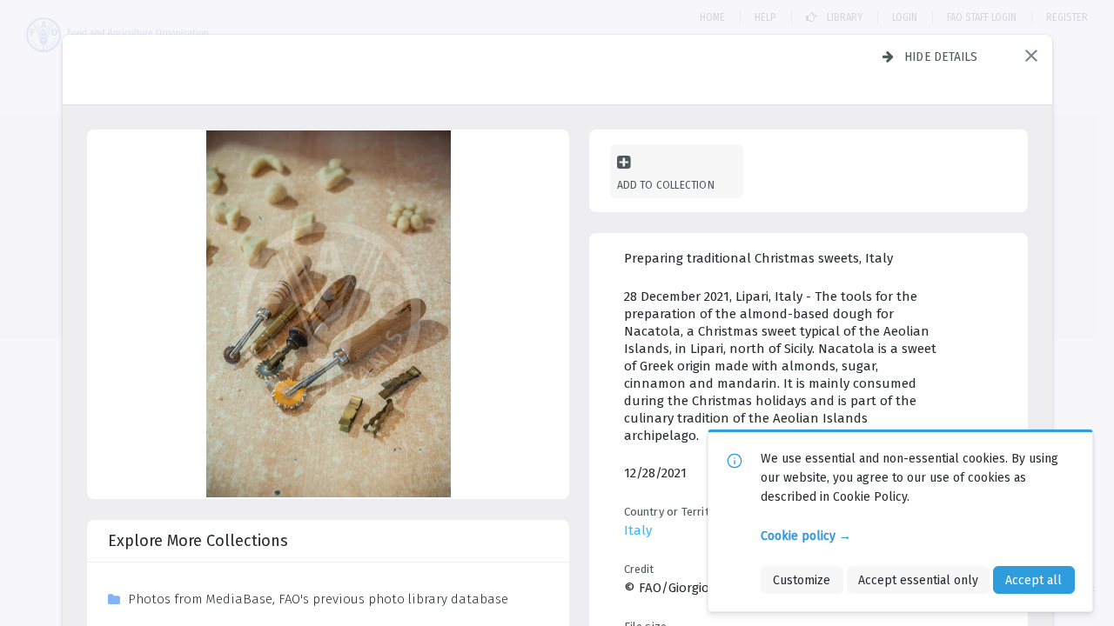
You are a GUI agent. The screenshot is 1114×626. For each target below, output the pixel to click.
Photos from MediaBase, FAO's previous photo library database (318, 599)
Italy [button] (638, 530)
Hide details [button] (941, 56)
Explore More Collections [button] (198, 540)
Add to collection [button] (666, 184)
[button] (1031, 55)
